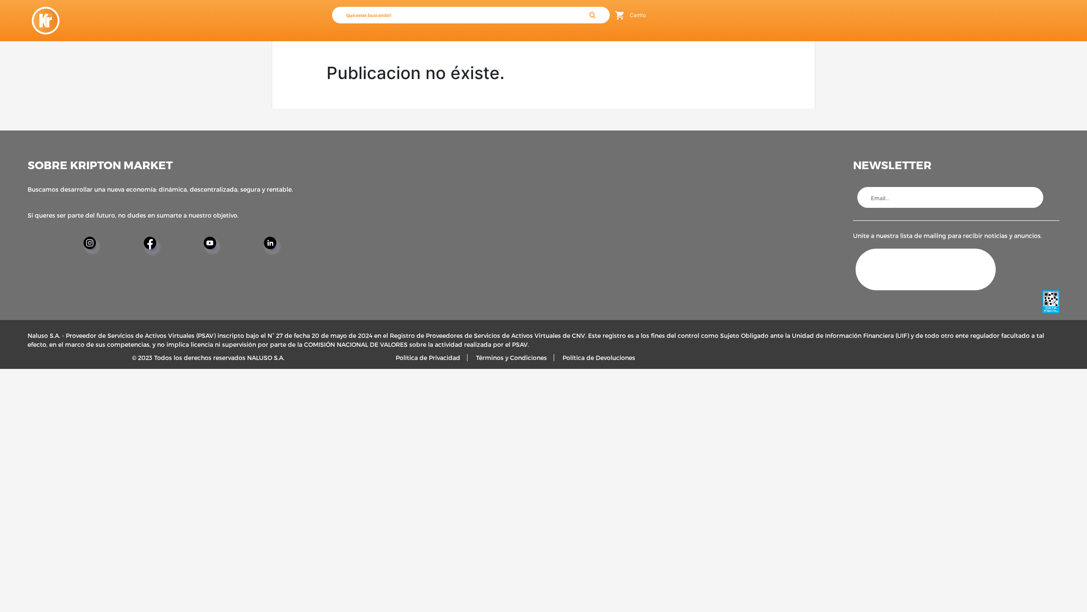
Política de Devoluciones (599, 357)
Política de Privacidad (428, 357)
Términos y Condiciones (511, 357)
